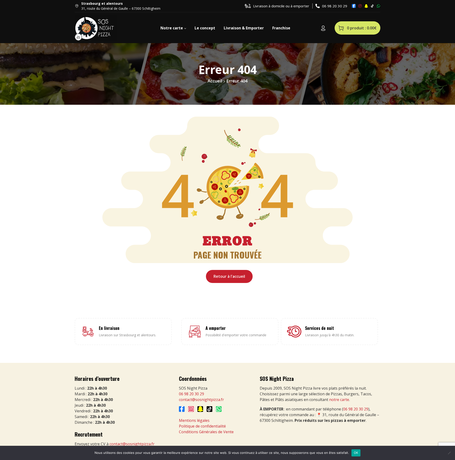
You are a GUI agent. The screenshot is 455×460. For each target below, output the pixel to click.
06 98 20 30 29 (191, 393)
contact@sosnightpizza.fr (132, 443)
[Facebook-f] (354, 6)
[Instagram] (360, 6)
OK (356, 453)
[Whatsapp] (378, 6)
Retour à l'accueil (229, 276)
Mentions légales (194, 420)
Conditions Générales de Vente (206, 431)
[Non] (449, 453)
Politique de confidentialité (202, 426)
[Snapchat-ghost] (366, 6)
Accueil (215, 81)
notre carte (339, 399)
